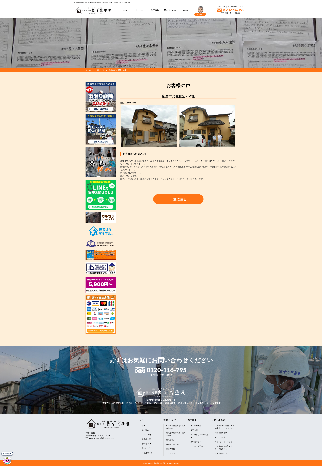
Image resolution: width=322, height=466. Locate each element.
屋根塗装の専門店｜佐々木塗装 (176, 433)
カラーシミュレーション (224, 441)
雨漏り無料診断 (221, 432)
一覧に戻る (178, 199)
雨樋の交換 (170, 449)
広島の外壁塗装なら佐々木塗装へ (176, 426)
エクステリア (171, 453)
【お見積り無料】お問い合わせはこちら (224, 447)
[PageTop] (313, 463)
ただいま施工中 (197, 446)
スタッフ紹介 (147, 434)
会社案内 (145, 430)
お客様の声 (146, 439)
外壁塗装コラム (148, 452)
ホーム (125, 10)
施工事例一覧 (196, 425)
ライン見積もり (221, 453)
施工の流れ (195, 430)
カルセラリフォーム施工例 (200, 435)
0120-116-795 (233, 10)
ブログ (185, 10)
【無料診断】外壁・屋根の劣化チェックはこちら (224, 426)
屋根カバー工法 (172, 444)
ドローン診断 (220, 437)
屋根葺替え (170, 440)
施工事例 (155, 10)
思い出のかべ (170, 10)
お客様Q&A (146, 443)
